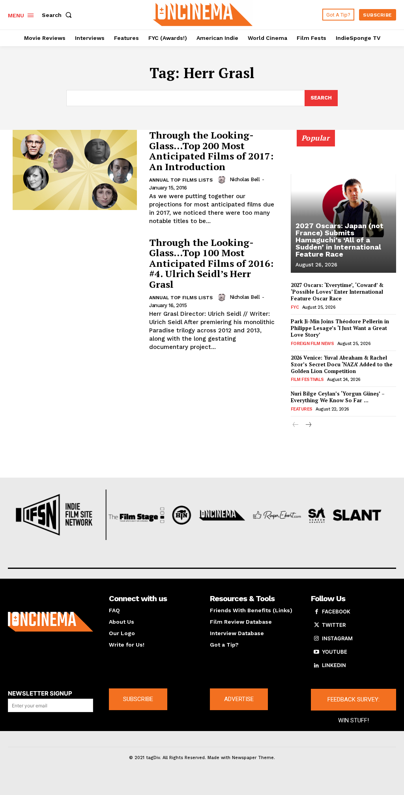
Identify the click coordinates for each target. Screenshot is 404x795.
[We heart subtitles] (203, 14)
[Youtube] (316, 652)
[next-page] (308, 425)
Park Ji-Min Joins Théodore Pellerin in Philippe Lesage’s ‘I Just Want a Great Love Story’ (340, 328)
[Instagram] (316, 638)
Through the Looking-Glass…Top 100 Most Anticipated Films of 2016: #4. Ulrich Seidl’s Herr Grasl (211, 263)
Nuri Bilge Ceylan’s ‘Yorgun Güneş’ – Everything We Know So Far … (338, 397)
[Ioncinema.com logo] (50, 622)
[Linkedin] (316, 665)
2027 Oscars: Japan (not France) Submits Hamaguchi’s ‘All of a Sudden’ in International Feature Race (339, 239)
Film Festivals (307, 379)
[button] (58, 15)
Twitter (334, 625)
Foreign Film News (312, 343)
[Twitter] (316, 625)
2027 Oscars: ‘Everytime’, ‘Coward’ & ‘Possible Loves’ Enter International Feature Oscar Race (337, 291)
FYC (295, 307)
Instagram (337, 638)
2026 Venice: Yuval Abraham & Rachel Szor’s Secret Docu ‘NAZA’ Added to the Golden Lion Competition (342, 364)
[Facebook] (316, 611)
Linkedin (334, 665)
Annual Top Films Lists (181, 180)
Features (301, 409)
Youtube (334, 652)
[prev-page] (296, 425)
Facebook (336, 611)
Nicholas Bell (245, 179)
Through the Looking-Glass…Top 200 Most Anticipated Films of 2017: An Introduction (211, 150)
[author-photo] (223, 180)
